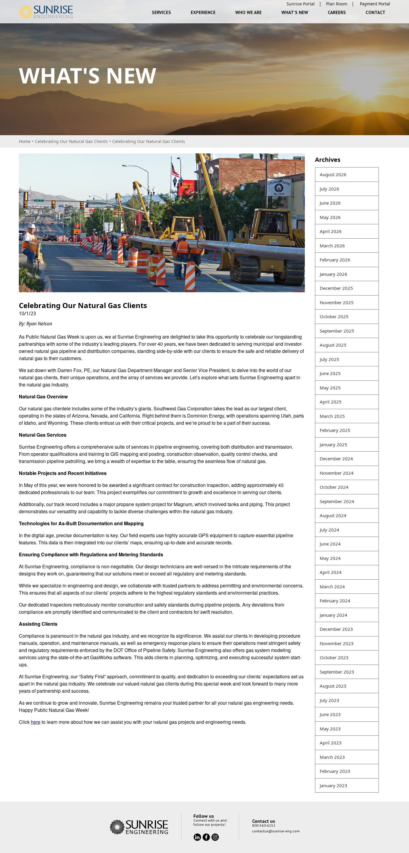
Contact (375, 12)
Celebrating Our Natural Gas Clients (71, 141)
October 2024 (334, 487)
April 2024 (331, 572)
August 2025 (333, 345)
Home (25, 141)
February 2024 (335, 601)
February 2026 (335, 260)
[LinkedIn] (197, 836)
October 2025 (334, 316)
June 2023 (330, 714)
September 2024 (337, 501)
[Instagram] (215, 836)
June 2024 (330, 544)
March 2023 (332, 757)
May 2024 (330, 558)
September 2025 (337, 331)
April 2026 (331, 231)
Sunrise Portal (301, 4)
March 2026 (332, 246)
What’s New (294, 12)
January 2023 (333, 785)
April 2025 (331, 402)
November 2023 (337, 643)
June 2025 (330, 373)
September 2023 (337, 672)
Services (161, 12)
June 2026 (330, 203)
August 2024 (333, 515)
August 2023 (333, 686)
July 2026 (329, 189)
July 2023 (329, 700)
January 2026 (333, 274)
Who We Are (248, 12)
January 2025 (333, 444)
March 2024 (332, 587)
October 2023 (334, 657)
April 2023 (331, 743)
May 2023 (330, 729)
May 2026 (330, 217)
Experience (203, 12)
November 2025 (337, 302)
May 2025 (330, 388)
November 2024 (337, 473)
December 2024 (336, 458)
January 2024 (333, 615)
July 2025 (329, 359)
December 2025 (336, 288)
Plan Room (336, 4)
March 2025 (332, 416)
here (35, 721)
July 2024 (329, 530)
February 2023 (335, 771)
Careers (337, 12)
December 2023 (336, 629)
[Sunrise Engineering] (46, 12)
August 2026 (333, 174)
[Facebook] (206, 836)
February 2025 (335, 430)
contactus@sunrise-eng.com (276, 831)
